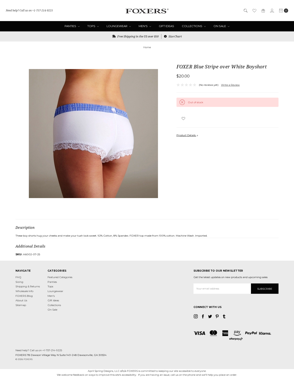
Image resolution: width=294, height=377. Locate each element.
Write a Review (230, 84)
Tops (91, 26)
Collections (192, 26)
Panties (71, 26)
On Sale (220, 26)
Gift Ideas (166, 26)
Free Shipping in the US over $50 (138, 36)
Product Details (186, 135)
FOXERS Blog (24, 295)
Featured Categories (60, 277)
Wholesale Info (24, 291)
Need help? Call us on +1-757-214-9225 (29, 10)
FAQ (18, 277)
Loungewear (117, 26)
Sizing (19, 281)
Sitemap (20, 305)
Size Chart (175, 36)
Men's (143, 26)
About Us (21, 300)
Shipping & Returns (27, 286)
